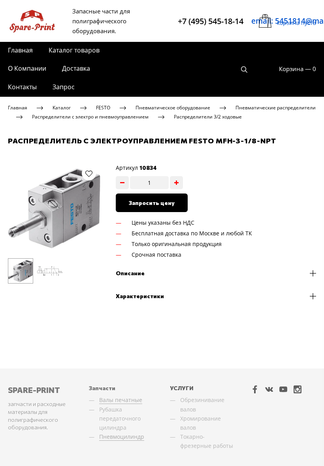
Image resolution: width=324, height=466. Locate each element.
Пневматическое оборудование (173, 107)
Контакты (22, 87)
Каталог (62, 107)
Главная (20, 50)
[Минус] (122, 182)
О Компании (27, 68)
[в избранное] (89, 173)
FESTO (103, 107)
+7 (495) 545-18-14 (210, 21)
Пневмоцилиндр (121, 436)
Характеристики (140, 296)
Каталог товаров (74, 50)
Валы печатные (120, 400)
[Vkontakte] (269, 389)
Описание (130, 273)
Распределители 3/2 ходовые (208, 116)
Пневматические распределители (275, 107)
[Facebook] (255, 389)
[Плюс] (176, 182)
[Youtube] (283, 389)
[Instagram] (297, 389)
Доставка (76, 68)
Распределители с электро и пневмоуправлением (90, 116)
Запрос (64, 87)
